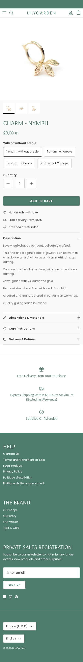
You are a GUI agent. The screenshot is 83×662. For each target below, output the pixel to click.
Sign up (14, 585)
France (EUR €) (17, 626)
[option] (41, 58)
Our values (10, 522)
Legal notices (12, 466)
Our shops (10, 510)
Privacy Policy (12, 471)
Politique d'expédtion (17, 477)
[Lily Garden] (41, 12)
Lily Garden (18, 648)
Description (12, 238)
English (11, 638)
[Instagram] (10, 596)
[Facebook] (4, 596)
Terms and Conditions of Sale (24, 460)
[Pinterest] (16, 596)
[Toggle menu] (4, 12)
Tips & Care (11, 528)
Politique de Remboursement (23, 483)
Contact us (11, 454)
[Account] (69, 12)
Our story (9, 516)
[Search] (13, 12)
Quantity (10, 175)
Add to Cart (41, 201)
